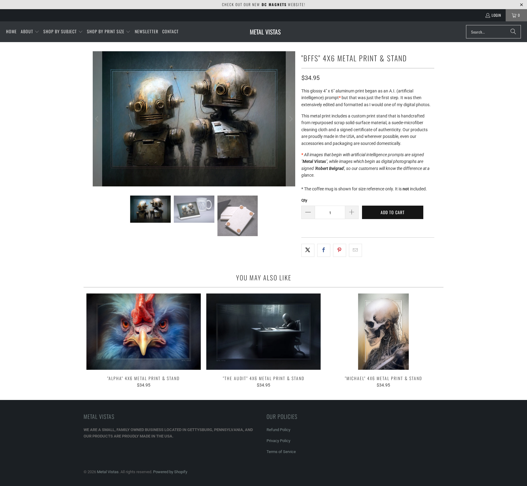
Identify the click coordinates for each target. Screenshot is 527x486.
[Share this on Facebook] (323, 250)
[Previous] (97, 118)
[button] (30, 31)
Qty (304, 200)
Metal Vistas (108, 472)
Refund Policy (278, 429)
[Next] (291, 118)
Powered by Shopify (170, 472)
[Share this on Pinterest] (339, 250)
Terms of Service (281, 451)
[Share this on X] (307, 250)
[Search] (513, 31)
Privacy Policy (278, 440)
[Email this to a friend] (355, 250)
